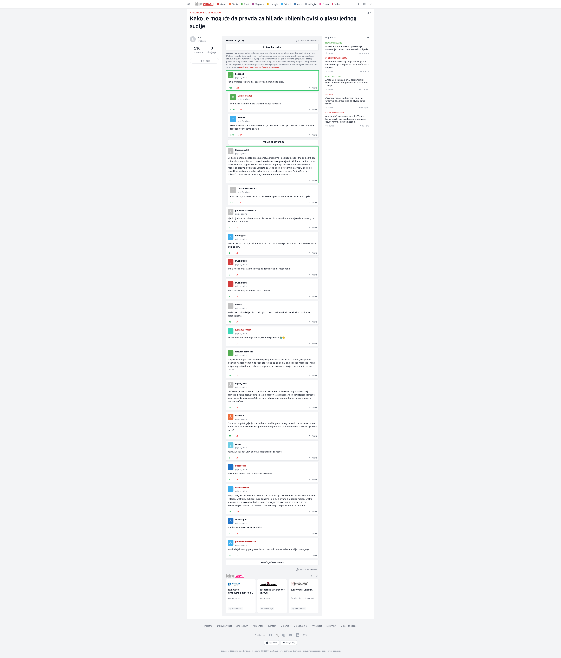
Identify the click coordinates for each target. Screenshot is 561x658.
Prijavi (314, 87)
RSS (305, 635)
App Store (273, 642)
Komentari (258, 625)
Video (337, 4)
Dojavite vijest (224, 625)
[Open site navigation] (189, 4)
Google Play (290, 642)
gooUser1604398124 (245, 541)
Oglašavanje (300, 625)
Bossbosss (240, 465)
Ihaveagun (240, 519)
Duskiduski (241, 260)
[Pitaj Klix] (357, 4)
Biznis (235, 4)
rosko (238, 444)
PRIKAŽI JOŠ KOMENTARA (272, 562)
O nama (285, 625)
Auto (299, 4)
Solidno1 (239, 73)
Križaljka (312, 4)
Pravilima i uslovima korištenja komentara (259, 67)
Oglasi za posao (349, 625)
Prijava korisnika (272, 47)
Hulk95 (241, 117)
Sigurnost (331, 625)
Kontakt (272, 625)
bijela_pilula (241, 383)
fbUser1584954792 (247, 188)
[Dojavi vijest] (364, 4)
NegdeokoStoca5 (244, 351)
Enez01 (238, 304)
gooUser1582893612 (245, 210)
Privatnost (316, 625)
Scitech (287, 4)
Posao (325, 4)
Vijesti (223, 4)
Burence (239, 415)
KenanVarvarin (243, 329)
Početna (208, 625)
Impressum (242, 625)
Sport (246, 4)
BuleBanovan (242, 487)
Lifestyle (274, 4)
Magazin (259, 4)
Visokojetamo (245, 95)
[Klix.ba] (204, 4)
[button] (311, 576)
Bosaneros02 (242, 150)
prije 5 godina (241, 77)
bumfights (240, 235)
